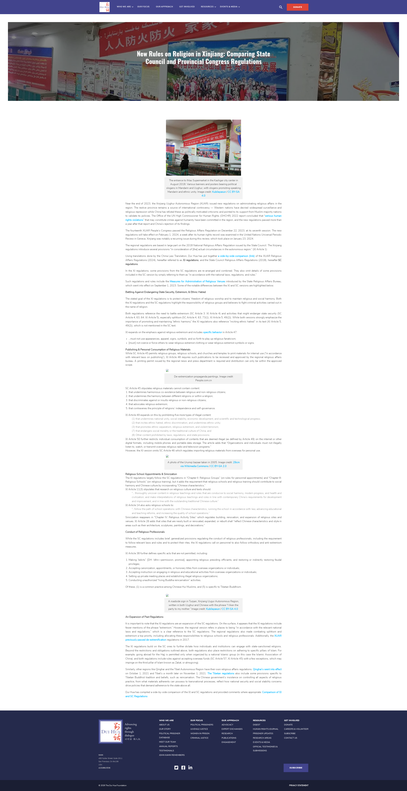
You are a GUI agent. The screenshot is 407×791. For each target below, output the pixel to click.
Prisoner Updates (263, 734)
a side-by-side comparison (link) (236, 256)
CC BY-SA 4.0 (230, 609)
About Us (164, 725)
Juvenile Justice (199, 729)
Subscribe (290, 734)
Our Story (165, 729)
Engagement (229, 742)
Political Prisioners (201, 725)
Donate (297, 7)
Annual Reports (168, 746)
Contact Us (290, 738)
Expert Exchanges (232, 729)
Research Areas (262, 738)
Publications (229, 738)
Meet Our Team (167, 742)
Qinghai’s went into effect (267, 669)
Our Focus (143, 7)
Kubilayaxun (219, 192)
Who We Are (124, 7)
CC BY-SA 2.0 (218, 466)
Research (227, 734)
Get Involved (187, 7)
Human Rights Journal (265, 729)
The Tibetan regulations (220, 673)
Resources (207, 7)
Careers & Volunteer (296, 729)
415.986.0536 (104, 768)
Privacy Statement (298, 785)
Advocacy (227, 725)
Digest (256, 725)
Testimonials (166, 751)
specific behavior (212, 332)
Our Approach (164, 7)
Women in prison (200, 734)
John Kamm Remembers (172, 755)
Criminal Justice (199, 738)
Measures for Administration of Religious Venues (197, 281)
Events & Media (229, 7)
